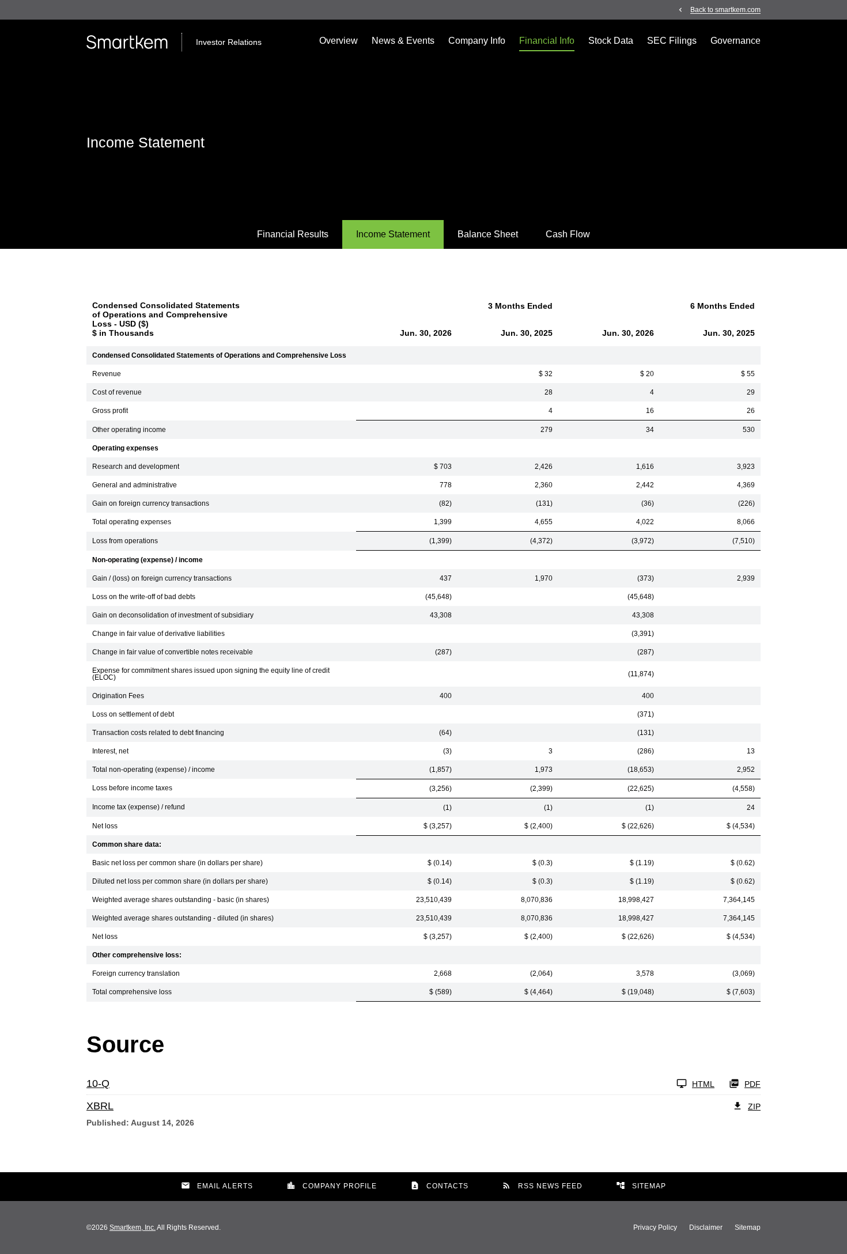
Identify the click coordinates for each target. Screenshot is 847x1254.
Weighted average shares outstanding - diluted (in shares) (183, 918)
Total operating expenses (131, 521)
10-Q (97, 1083)
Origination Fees (118, 695)
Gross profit (110, 410)
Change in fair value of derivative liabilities (158, 633)
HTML (703, 1084)
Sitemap (641, 1185)
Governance (735, 41)
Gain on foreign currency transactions (150, 503)
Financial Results (292, 234)
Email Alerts (217, 1185)
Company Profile (331, 1185)
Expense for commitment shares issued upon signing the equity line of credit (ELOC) (211, 674)
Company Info (476, 41)
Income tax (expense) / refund (138, 807)
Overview (338, 41)
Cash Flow (568, 234)
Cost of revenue (117, 392)
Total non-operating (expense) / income (153, 769)
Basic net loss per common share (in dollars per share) (177, 862)
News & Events (403, 41)
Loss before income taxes (132, 788)
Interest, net (110, 751)
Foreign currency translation (136, 973)
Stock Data (610, 41)
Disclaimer (706, 1227)
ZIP (754, 1106)
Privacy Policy (655, 1227)
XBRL (100, 1106)
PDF (752, 1084)
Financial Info (546, 41)
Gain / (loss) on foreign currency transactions (162, 578)
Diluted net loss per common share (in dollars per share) (180, 881)
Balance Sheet (487, 234)
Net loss (105, 826)
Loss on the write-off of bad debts (143, 596)
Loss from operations (125, 540)
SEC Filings (672, 41)
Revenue (106, 373)
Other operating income (129, 429)
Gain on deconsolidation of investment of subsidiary (173, 615)
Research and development (135, 466)
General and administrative (134, 485)
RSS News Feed (542, 1185)
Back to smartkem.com (725, 9)
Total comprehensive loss (132, 991)
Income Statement (393, 234)
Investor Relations (229, 42)
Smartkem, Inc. (132, 1227)
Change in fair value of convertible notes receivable (172, 652)
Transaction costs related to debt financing (158, 732)
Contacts (439, 1185)
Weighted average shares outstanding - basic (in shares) (180, 899)
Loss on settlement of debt (133, 714)
